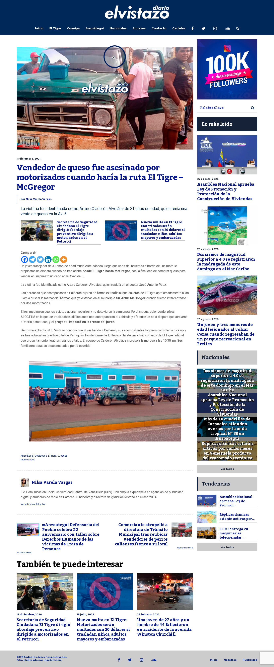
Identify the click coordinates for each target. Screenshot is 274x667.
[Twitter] (40, 259)
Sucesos (139, 28)
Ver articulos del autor (33, 504)
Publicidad (250, 660)
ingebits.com (53, 660)
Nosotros (230, 660)
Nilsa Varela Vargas (39, 199)
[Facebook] (24, 259)
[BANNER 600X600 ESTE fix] (227, 69)
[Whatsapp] (55, 259)
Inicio (39, 28)
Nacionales (118, 28)
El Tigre (55, 28)
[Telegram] (32, 259)
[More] (63, 259)
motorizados (28, 459)
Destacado (41, 455)
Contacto (159, 28)
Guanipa (73, 28)
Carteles (178, 28)
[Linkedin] (48, 259)
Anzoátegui (95, 28)
